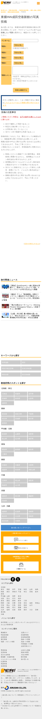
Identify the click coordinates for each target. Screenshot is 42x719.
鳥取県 (31, 480)
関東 (2, 592)
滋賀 (30, 603)
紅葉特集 (4, 661)
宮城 (19, 589)
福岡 (8, 610)
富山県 (4, 439)
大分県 (17, 516)
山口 (30, 605)
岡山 (8, 605)
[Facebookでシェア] (13, 579)
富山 (8, 598)
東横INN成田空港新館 (13, 12)
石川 (13, 598)
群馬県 (4, 423)
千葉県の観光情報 (23, 10)
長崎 (19, 610)
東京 (8, 592)
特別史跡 (5, 374)
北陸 (2, 598)
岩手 (13, 589)
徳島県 (4, 496)
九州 (2, 610)
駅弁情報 (24, 657)
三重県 (4, 454)
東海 (2, 600)
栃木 (36, 592)
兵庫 (13, 603)
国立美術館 (26, 374)
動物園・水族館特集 (8, 657)
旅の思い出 (4, 10)
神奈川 (14, 592)
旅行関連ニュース (7, 622)
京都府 (4, 465)
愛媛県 (31, 496)
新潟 (19, 596)
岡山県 (17, 480)
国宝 (23, 362)
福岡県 (4, 511)
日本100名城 (26, 368)
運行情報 (4, 639)
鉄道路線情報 (25, 637)
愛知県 (4, 449)
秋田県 (17, 398)
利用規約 (21, 695)
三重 (25, 600)
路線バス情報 (25, 639)
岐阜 (19, 600)
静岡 (13, 600)
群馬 (2, 594)
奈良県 (17, 470)
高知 (25, 607)
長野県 (31, 434)
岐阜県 (31, 449)
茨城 (30, 592)
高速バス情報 (25, 641)
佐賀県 (17, 511)
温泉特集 (4, 666)
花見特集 (4, 652)
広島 (13, 605)
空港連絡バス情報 (27, 644)
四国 (2, 607)
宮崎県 (31, 516)
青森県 (17, 394)
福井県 (31, 439)
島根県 (4, 485)
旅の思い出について (9, 695)
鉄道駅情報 (25, 635)
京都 (19, 603)
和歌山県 (32, 470)
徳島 (8, 607)
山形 (30, 589)
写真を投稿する (23, 548)
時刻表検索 (5, 635)
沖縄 (2, 614)
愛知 (8, 600)
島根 (25, 605)
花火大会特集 (5, 655)
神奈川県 (18, 414)
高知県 (4, 501)
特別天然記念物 (7, 368)
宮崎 (36, 610)
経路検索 (4, 637)
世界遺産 (5, 362)
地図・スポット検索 (8, 641)
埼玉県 (4, 418)
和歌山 (37, 603)
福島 (36, 589)
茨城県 (17, 418)
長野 (13, 596)
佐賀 (13, 610)
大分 (30, 610)
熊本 (25, 610)
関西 (2, 603)
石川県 (17, 439)
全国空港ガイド (26, 646)
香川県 (17, 496)
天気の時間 (25, 655)
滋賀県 (4, 470)
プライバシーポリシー (32, 695)
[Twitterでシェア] (18, 579)
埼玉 (25, 592)
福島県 (4, 403)
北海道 (4, 394)
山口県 (17, 485)
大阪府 (17, 465)
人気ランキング (20, 622)
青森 (8, 589)
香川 (13, 607)
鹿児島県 (5, 521)
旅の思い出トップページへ (21, 528)
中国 (2, 605)
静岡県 (17, 449)
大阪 (8, 603)
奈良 (25, 603)
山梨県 (17, 434)
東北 (2, 589)
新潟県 (4, 434)
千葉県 (31, 414)
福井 (19, 598)
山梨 (8, 596)
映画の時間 (25, 652)
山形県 (31, 398)
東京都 (4, 414)
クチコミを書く (23, 540)
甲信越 (3, 596)
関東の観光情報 (13, 10)
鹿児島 (3, 612)
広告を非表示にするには (32, 243)
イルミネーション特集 (8, 659)
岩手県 (31, 394)
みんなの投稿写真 (7, 624)
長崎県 (31, 511)
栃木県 (31, 418)
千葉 (19, 592)
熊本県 (4, 516)
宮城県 (4, 398)
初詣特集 (4, 664)
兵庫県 (31, 465)
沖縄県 (17, 521)
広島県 (4, 480)
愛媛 (19, 607)
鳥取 (19, 605)
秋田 (25, 589)
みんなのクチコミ (33, 622)
